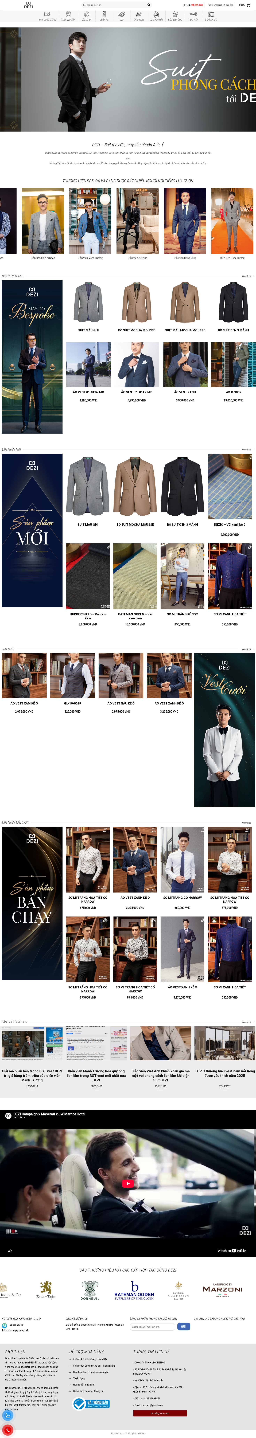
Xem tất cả (247, 276)
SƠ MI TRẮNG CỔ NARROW (182, 897)
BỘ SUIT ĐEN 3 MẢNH (233, 330)
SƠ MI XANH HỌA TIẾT (230, 614)
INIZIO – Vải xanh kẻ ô (229, 524)
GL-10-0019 (72, 703)
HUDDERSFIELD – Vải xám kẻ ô (88, 616)
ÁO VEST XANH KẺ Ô (169, 703)
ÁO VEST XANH (185, 392)
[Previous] (9, 79)
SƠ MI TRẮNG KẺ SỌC (182, 614)
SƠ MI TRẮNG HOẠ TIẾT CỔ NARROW (87, 899)
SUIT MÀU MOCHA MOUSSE (185, 330)
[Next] (246, 79)
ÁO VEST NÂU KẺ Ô (121, 703)
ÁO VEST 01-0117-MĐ (136, 392)
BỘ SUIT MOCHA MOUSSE (136, 330)
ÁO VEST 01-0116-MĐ (88, 392)
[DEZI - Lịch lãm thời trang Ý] (37, 5)
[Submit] (149, 5)
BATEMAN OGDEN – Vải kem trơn (135, 616)
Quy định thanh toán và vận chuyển (90, 1372)
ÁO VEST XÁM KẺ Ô (24, 703)
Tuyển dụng (79, 1378)
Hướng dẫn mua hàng (83, 1384)
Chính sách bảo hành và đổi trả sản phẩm (94, 1365)
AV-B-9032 (233, 392)
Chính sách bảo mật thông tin (88, 1391)
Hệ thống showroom (160, 1413)
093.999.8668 (197, 5)
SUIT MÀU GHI (88, 330)
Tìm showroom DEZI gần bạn (220, 5)
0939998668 (17, 1325)
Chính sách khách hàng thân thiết (90, 1359)
